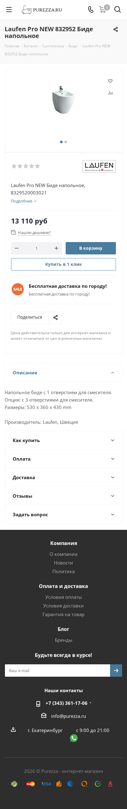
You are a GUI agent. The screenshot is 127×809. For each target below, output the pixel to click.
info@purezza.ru (68, 716)
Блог (63, 629)
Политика (63, 571)
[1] (14, 166)
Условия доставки (63, 605)
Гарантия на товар (63, 614)
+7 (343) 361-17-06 (67, 703)
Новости (63, 563)
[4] (32, 166)
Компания (63, 543)
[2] (20, 166)
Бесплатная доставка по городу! (68, 286)
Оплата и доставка (63, 586)
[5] (38, 166)
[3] (26, 166)
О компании (64, 554)
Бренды (63, 640)
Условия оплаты (63, 597)
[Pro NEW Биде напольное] (63, 108)
